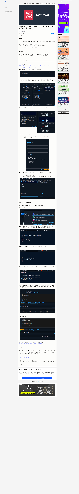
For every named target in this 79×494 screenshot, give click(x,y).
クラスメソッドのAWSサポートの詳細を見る (37, 378)
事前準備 (6, 8)
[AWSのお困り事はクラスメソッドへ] (37, 390)
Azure (40, 3)
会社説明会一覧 (63, 112)
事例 (52, 3)
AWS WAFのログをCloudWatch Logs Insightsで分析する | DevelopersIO (30, 343)
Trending (25, 3)
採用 (54, 3)
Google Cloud (37, 3)
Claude (30, 3)
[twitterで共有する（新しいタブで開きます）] (54, 33)
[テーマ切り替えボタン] (73, 1)
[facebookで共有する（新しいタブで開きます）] (53, 33)
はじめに (6, 7)
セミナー (43, 3)
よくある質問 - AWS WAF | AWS (24, 357)
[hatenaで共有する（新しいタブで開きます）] (51, 33)
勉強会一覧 (63, 115)
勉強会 (50, 3)
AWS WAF (23, 31)
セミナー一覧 (63, 109)
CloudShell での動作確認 (8, 11)
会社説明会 (47, 3)
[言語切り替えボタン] (61, 1)
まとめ (6, 12)
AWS (27, 3)
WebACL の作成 (7, 10)
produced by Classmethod (15, 1)
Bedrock (33, 3)
